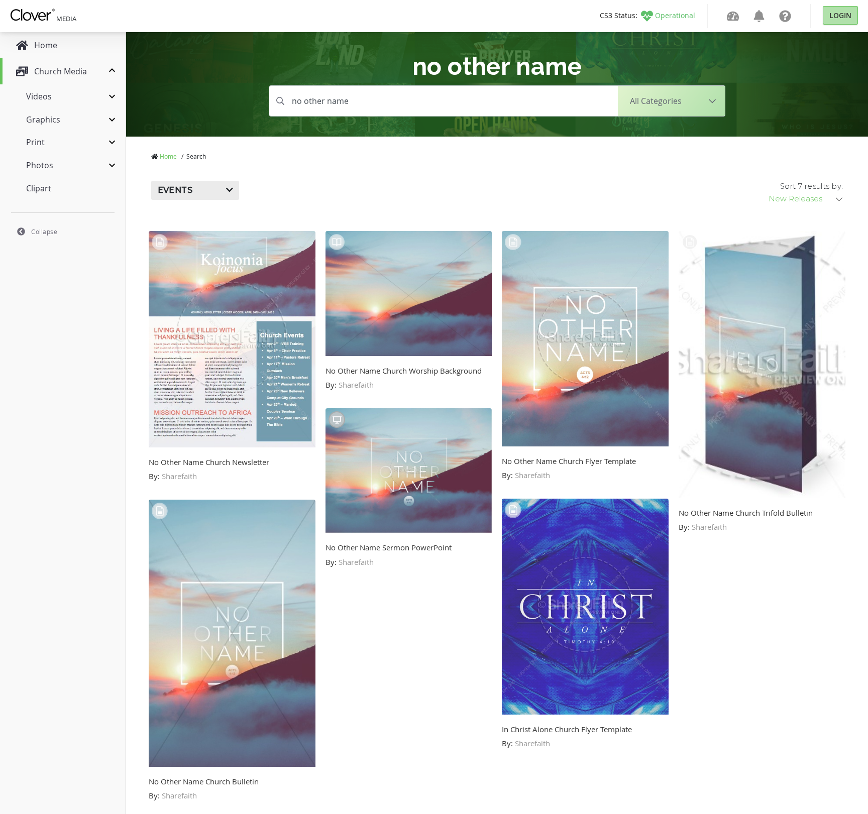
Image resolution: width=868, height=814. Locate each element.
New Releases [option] (795, 198)
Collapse (44, 231)
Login (840, 15)
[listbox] (806, 199)
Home (168, 156)
